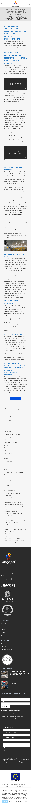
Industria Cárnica (8, 453)
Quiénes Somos (5, 623)
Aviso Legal (4, 643)
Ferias (5, 447)
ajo (15, 497)
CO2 (5, 439)
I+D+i (5, 450)
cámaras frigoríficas (19, 515)
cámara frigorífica (8, 515)
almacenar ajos (8, 500)
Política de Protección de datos (15, 748)
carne (21, 504)
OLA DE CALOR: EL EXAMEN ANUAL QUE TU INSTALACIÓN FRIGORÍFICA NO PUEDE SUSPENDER (19, 673)
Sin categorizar (8, 483)
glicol (13, 524)
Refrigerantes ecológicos (10, 474)
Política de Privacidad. (8, 720)
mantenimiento (22, 529)
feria (24, 520)
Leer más (25, 801)
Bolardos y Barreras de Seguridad (12, 434)
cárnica (17, 518)
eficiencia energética (11, 110)
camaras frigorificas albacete (11, 504)
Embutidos (7, 445)
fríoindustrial (7, 524)
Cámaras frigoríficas (9, 437)
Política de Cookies (5, 646)
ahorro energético (9, 497)
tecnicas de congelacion (10, 542)
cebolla (6, 506)
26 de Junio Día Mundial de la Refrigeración (12, 494)
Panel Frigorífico (8, 461)
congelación (15, 509)
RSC (5, 477)
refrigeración (20, 410)
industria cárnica (8, 527)
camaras (19, 502)
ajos (18, 497)
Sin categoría (7, 480)
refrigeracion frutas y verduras (12, 538)
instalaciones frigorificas (10, 529)
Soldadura (6, 485)
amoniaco (15, 500)
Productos (6, 466)
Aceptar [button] (5, 801)
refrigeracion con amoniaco (11, 533)
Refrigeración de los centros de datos (13, 472)
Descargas (3, 632)
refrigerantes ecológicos (12, 73)
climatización (17, 506)
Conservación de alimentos (11, 442)
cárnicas (21, 518)
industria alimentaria (10, 410)
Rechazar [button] (11, 801)
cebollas (11, 506)
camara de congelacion (14, 406)
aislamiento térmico (9, 120)
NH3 (5, 456)
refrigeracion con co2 (10, 536)
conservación (7, 513)
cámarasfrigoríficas (9, 518)
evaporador (19, 520)
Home (6, 17)
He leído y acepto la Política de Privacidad (11, 710)
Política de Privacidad (6, 649)
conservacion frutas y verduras (12, 511)
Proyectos (6, 469)
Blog (2, 635)
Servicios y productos (6, 626)
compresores (7, 509)
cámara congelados (17, 513)
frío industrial (20, 408)
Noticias (10, 17)
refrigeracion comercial (13, 531)
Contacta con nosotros (15, 398)
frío (11, 522)
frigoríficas (7, 522)
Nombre (3, 697)
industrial (16, 527)
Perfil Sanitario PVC (9, 464)
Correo (2, 701)
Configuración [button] (18, 801)
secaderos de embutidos (18, 540)
